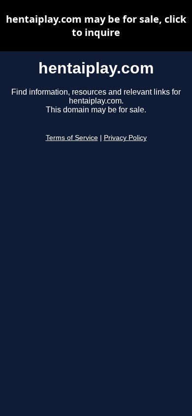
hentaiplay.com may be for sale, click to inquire (96, 25)
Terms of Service (72, 137)
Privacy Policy (125, 137)
